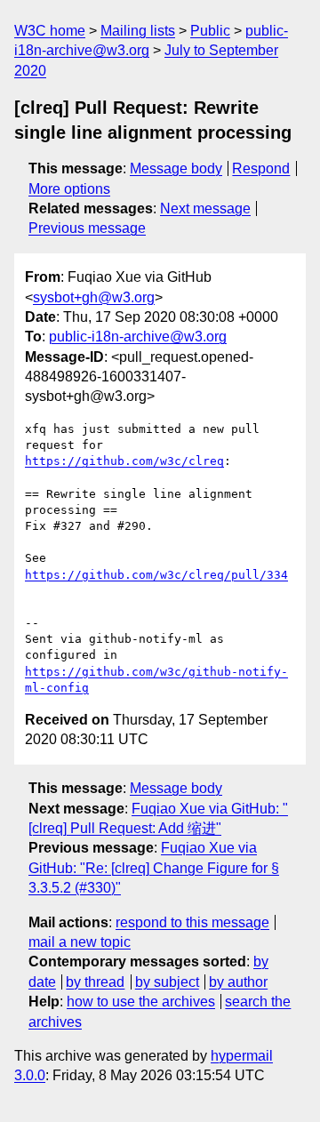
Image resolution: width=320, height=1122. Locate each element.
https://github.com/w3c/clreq (124, 461)
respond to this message (192, 922)
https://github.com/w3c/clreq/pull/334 (156, 574)
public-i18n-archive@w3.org (138, 336)
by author (238, 982)
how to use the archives (141, 1001)
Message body (176, 168)
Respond (261, 168)
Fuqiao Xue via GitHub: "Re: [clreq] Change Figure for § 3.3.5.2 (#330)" (153, 867)
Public (210, 30)
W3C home (49, 30)
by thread (95, 982)
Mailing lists (137, 30)
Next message (205, 208)
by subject (167, 982)
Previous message (87, 228)
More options (69, 188)
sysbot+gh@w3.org (94, 297)
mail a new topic (79, 942)
